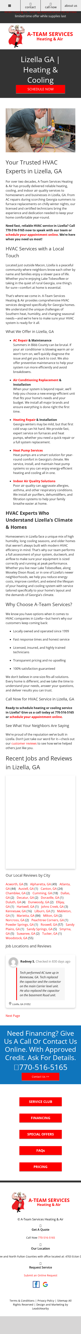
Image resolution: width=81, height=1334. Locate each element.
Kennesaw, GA (16, 911)
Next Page (13, 1016)
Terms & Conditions (22, 1300)
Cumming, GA (42, 893)
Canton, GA (49, 889)
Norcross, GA (15, 920)
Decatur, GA (25, 898)
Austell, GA (26, 889)
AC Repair (20, 340)
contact (30, 7)
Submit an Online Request (40, 1275)
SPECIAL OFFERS (40, 1134)
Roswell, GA (49, 925)
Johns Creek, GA (52, 907)
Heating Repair (24, 420)
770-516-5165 (43, 1067)
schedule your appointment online (32, 235)
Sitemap (62, 1300)
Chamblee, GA (16, 893)
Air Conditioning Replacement (35, 380)
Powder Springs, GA (20, 925)
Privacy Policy (45, 1300)
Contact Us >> (40, 1076)
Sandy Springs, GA (40, 929)
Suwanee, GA (26, 933)
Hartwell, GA (25, 907)
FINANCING (40, 1118)
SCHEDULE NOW (41, 89)
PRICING (40, 1166)
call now (51, 7)
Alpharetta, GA (40, 884)
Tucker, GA (49, 933)
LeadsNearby (40, 1308)
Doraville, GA (50, 898)
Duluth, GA (13, 902)
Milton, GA (50, 916)
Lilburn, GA (42, 911)
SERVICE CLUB (40, 1101)
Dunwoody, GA (38, 902)
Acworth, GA (14, 884)
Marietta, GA (25, 916)
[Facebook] (36, 1284)
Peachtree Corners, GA (47, 920)
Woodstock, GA (16, 938)
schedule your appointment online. (36, 717)
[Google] (45, 1284)
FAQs (40, 1150)
